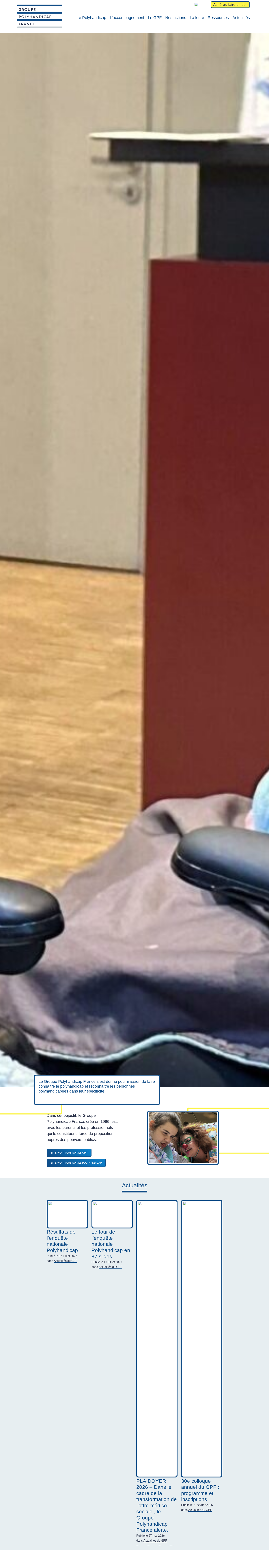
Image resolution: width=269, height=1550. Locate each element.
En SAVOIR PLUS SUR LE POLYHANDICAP (76, 1162)
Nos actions (175, 17)
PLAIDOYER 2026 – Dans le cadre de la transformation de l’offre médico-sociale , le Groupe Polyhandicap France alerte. (156, 1505)
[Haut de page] (261, 1542)
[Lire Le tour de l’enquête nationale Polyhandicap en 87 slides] (112, 1214)
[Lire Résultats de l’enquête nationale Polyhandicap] (67, 1214)
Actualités (241, 17)
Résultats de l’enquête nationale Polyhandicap (62, 1241)
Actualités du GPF (65, 1260)
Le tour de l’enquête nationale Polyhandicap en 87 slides (110, 1244)
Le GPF (155, 17)
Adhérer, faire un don (230, 5)
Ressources (218, 17)
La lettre (197, 17)
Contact (205, 4)
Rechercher (181, 5)
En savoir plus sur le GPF (69, 1152)
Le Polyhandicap (91, 17)
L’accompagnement (127, 17)
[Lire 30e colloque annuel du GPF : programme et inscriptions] (201, 1339)
